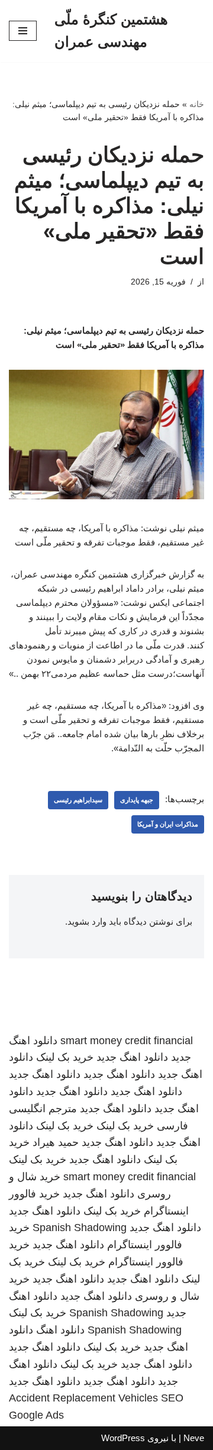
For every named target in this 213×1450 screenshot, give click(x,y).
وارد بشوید (86, 921)
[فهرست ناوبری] (23, 31)
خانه (196, 104)
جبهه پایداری (136, 799)
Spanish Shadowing (80, 1227)
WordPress (123, 1438)
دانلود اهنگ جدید (132, 1057)
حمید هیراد (56, 1142)
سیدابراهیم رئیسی (78, 799)
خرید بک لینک (64, 1057)
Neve (193, 1438)
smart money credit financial (126, 1041)
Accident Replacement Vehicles (83, 1398)
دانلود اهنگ (60, 1330)
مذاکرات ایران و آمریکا (167, 824)
